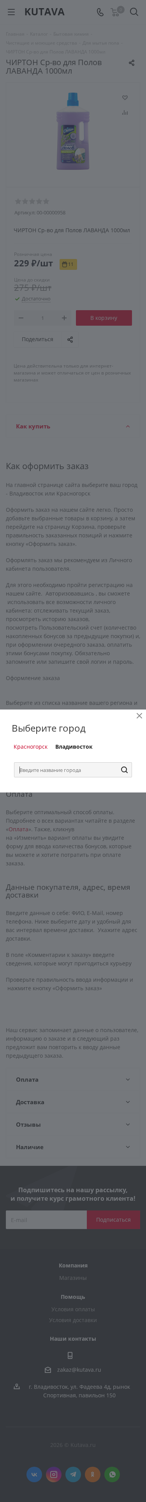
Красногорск (30, 746)
